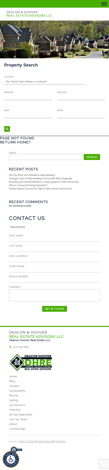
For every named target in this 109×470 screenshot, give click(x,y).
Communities (17, 428)
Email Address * (19, 256)
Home (13, 376)
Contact (14, 385)
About (13, 424)
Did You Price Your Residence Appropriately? (32, 175)
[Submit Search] (7, 129)
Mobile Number (18, 276)
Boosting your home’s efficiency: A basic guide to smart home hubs (44, 182)
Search (12, 152)
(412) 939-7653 (21, 346)
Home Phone (17, 266)
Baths (60, 110)
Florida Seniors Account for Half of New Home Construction (40, 188)
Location (8, 77)
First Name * (16, 235)
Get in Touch (54, 308)
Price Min (8, 92)
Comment (15, 287)
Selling (13, 400)
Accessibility (17, 390)
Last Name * (16, 246)
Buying (13, 395)
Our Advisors (17, 405)
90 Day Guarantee (20, 414)
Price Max (62, 92)
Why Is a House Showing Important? (28, 185)
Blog (12, 381)
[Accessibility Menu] (11, 459)
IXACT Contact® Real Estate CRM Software (42, 441)
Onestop (14, 409)
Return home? (15, 142)
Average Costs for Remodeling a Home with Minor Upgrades (40, 178)
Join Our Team (18, 419)
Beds (6, 110)
